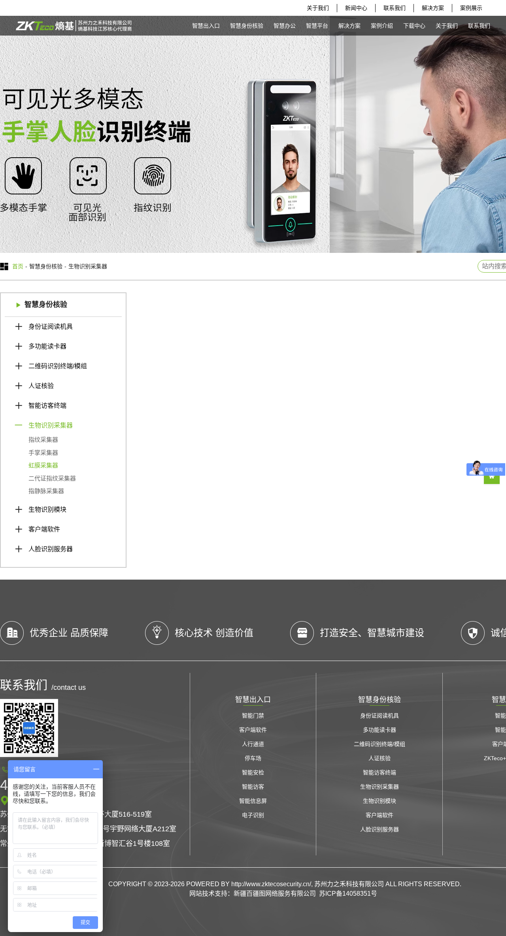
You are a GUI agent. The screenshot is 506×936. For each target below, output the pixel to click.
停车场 (253, 758)
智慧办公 (285, 26)
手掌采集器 (43, 452)
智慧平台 (317, 26)
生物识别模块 (47, 509)
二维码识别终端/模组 (57, 366)
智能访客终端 (47, 405)
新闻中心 (356, 8)
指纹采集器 (43, 439)
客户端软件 (44, 529)
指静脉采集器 (46, 491)
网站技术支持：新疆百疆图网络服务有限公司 (252, 893)
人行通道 (253, 744)
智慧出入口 (206, 26)
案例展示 (471, 8)
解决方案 (433, 8)
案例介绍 (382, 26)
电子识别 (253, 815)
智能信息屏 (253, 801)
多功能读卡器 (47, 346)
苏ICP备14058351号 (348, 893)
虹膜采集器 (43, 465)
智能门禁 (253, 715)
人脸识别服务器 (50, 549)
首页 (17, 266)
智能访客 (253, 786)
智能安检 (253, 772)
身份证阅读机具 (50, 326)
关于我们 (318, 8)
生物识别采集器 (50, 425)
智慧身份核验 (246, 26)
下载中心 (414, 26)
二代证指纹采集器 (52, 478)
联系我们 (394, 8)
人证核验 (41, 385)
